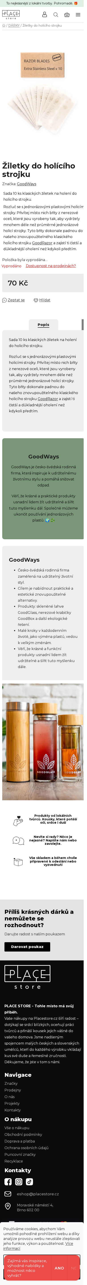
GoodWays (26, 184)
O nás (9, 1097)
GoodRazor (42, 243)
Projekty (12, 1103)
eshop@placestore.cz (38, 1194)
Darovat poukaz (27, 947)
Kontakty (12, 1110)
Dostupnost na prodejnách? (51, 266)
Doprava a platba (19, 1141)
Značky (11, 1083)
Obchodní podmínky (23, 1134)
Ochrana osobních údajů (26, 1148)
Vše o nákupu (16, 1128)
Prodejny (12, 1090)
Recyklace (13, 1161)
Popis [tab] (43, 325)
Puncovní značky (20, 1154)
